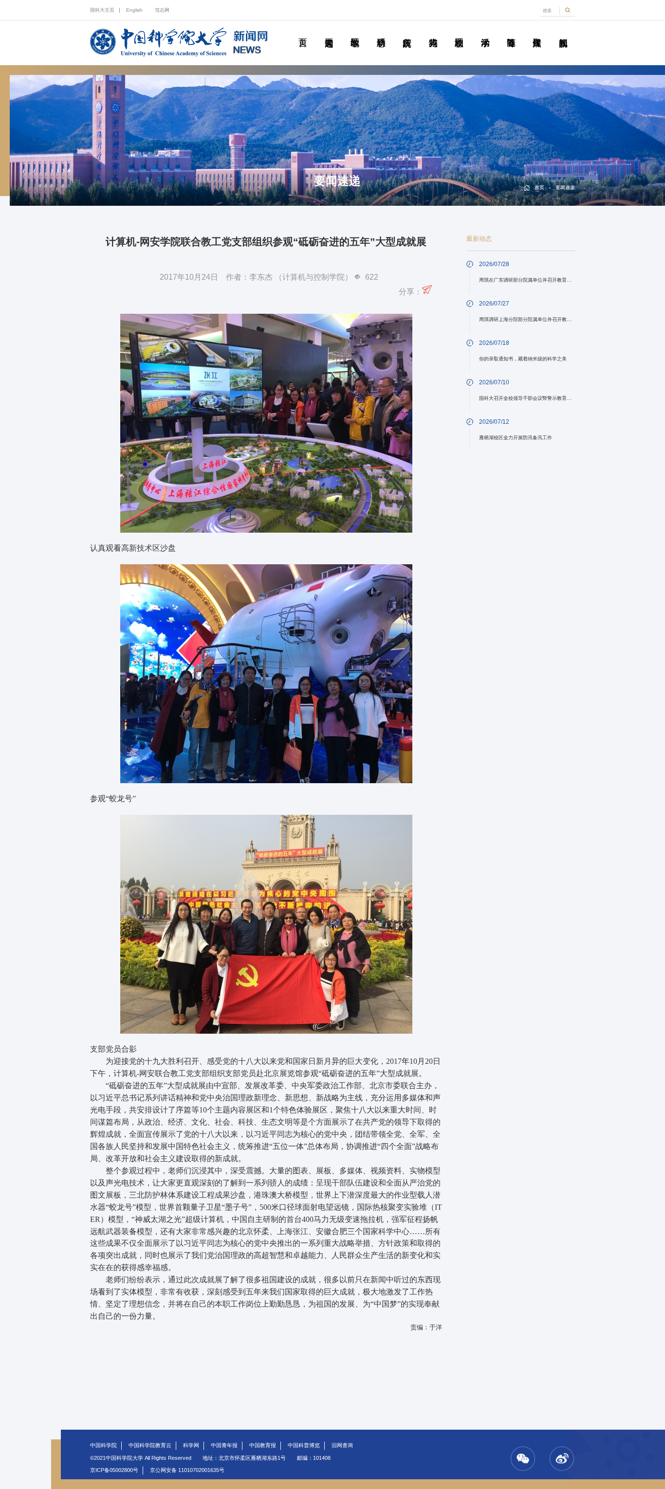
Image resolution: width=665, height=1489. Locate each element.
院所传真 (407, 32)
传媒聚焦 (537, 32)
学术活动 (485, 32)
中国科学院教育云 (150, 1445)
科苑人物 (432, 32)
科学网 (191, 1445)
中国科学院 (103, 1445)
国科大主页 (102, 10)
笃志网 (162, 10)
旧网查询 (342, 1445)
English (134, 10)
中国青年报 (224, 1445)
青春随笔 (511, 32)
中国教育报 (262, 1445)
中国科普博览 (304, 1445)
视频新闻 (563, 32)
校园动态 (459, 32)
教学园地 (355, 32)
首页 (302, 32)
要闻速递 (329, 32)
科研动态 (381, 32)
